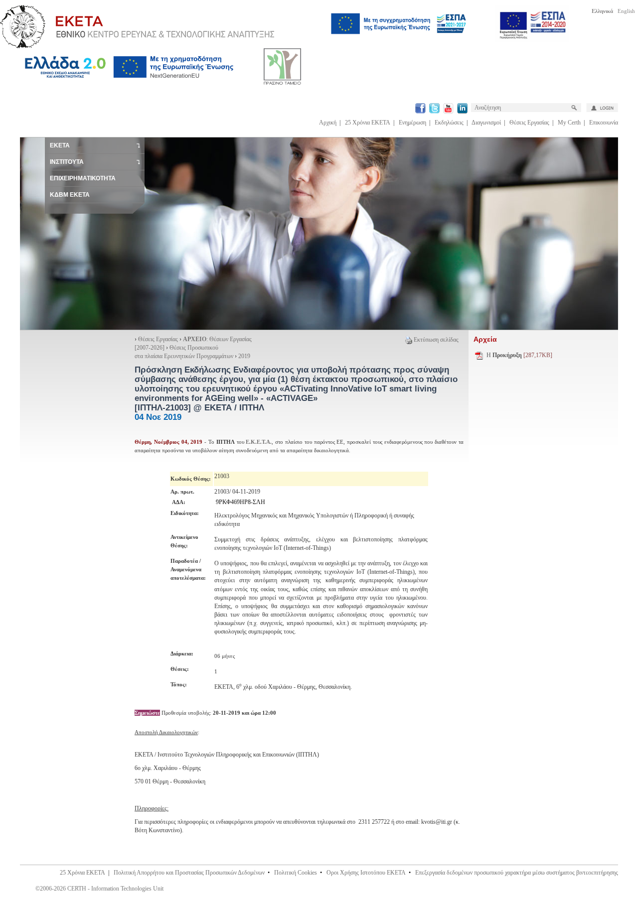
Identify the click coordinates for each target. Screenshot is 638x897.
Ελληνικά (602, 11)
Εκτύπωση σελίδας (436, 339)
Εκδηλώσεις (449, 122)
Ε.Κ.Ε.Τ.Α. (259, 442)
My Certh (569, 122)
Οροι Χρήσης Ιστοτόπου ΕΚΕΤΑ (366, 872)
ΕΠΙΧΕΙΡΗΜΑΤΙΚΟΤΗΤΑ (83, 178)
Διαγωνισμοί (486, 122)
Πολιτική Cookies (295, 872)
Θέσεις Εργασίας (529, 122)
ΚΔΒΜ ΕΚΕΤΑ (70, 194)
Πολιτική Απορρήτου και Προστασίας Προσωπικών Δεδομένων (189, 872)
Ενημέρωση (412, 122)
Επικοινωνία (603, 122)
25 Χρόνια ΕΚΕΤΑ (367, 122)
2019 (244, 356)
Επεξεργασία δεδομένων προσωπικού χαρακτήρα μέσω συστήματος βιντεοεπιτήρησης (516, 872)
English (626, 11)
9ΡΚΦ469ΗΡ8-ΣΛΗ (240, 502)
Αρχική (327, 122)
